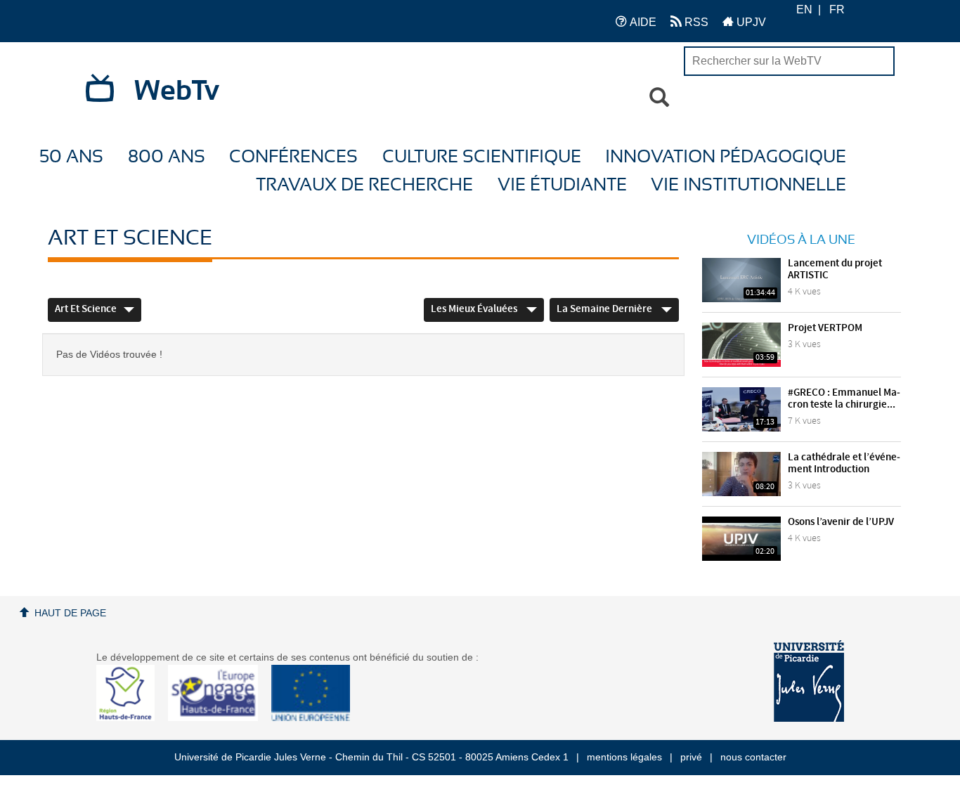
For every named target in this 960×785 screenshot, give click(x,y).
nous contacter (753, 757)
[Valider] (659, 97)
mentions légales (624, 757)
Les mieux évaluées (475, 309)
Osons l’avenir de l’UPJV (841, 522)
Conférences (293, 157)
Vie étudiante (562, 185)
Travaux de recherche (364, 185)
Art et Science (86, 309)
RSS (695, 22)
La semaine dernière (605, 309)
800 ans (166, 157)
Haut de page (70, 612)
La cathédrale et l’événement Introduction (844, 463)
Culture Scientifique (481, 157)
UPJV (750, 22)
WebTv (176, 91)
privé (691, 757)
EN (804, 9)
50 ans (71, 157)
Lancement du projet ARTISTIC (835, 270)
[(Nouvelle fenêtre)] (809, 681)
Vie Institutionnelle (748, 185)
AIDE (641, 22)
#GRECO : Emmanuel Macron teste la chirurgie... (844, 399)
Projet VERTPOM (825, 328)
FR (837, 9)
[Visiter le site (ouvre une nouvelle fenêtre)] (131, 717)
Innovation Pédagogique (725, 157)
